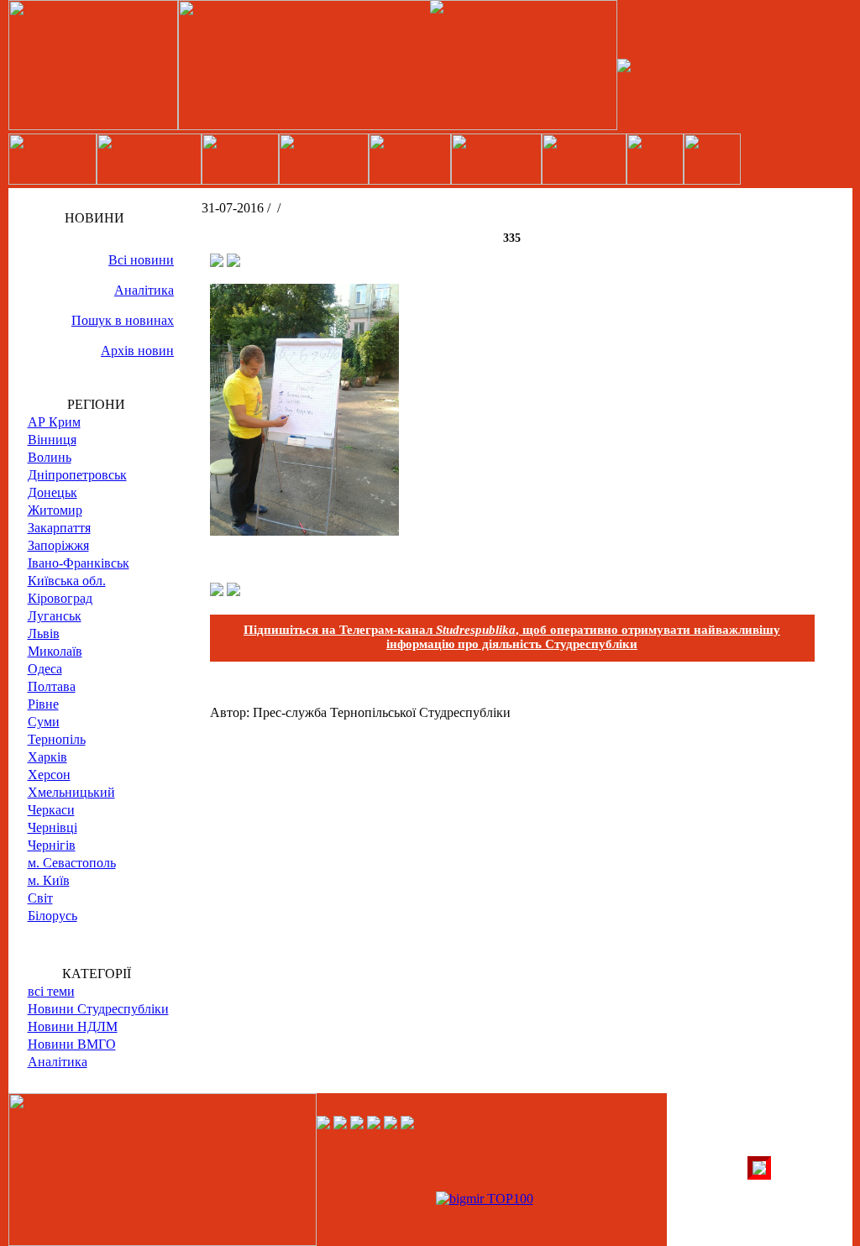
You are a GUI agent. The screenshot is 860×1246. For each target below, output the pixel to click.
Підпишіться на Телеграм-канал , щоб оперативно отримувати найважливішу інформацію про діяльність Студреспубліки (512, 637)
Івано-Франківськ (78, 563)
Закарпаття (59, 528)
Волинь (49, 457)
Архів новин (137, 350)
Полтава (52, 686)
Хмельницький (71, 792)
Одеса (45, 669)
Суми (44, 722)
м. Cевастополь (72, 863)
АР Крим (54, 422)
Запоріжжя (58, 545)
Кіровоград (60, 598)
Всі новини (141, 260)
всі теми (51, 991)
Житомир (55, 510)
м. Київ (49, 880)
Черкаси (51, 810)
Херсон (49, 774)
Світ (40, 898)
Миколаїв (55, 651)
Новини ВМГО (72, 1044)
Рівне (43, 704)
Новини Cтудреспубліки (98, 1009)
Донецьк (52, 492)
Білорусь (52, 915)
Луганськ (54, 616)
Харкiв (47, 757)
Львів (44, 633)
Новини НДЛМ (73, 1026)
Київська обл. (67, 580)
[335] (304, 531)
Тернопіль (57, 739)
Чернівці (52, 827)
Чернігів (52, 845)
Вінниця (52, 439)
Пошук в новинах (122, 320)
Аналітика (144, 290)
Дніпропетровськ (77, 475)
